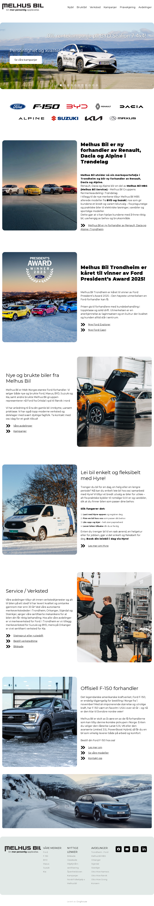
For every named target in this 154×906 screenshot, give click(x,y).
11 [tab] (93, 85)
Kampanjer (110, 7)
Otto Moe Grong (99, 879)
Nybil (71, 7)
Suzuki (46, 868)
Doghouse (82, 901)
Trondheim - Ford (99, 852)
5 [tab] (71, 85)
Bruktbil (82, 7)
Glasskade (72, 860)
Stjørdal (95, 864)
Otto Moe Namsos (100, 872)
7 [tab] (79, 85)
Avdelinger (145, 7)
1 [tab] (57, 85)
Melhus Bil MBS (98, 856)
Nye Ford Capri (97, 330)
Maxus (46, 864)
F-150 (45, 856)
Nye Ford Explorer (99, 324)
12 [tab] (97, 85)
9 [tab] (86, 85)
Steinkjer (95, 868)
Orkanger (96, 860)
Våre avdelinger (22, 425)
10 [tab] (90, 85)
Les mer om (95, 747)
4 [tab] (68, 85)
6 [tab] (75, 85)
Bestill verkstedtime (25, 641)
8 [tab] (82, 85)
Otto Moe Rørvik (99, 875)
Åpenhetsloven (74, 872)
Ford (45, 852)
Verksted (95, 7)
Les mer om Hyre (98, 545)
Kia (44, 872)
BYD (45, 860)
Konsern (95, 883)
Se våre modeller (98, 752)
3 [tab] (64, 85)
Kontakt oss (95, 758)
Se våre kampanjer (25, 59)
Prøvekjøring (128, 7)
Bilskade (18, 646)
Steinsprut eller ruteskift (28, 635)
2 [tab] (61, 85)
